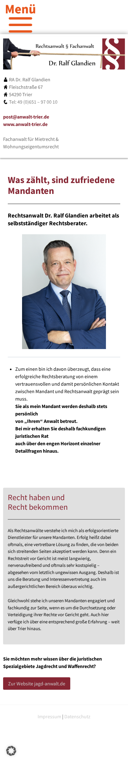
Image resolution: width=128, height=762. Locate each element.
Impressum (49, 716)
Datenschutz (77, 716)
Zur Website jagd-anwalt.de (36, 683)
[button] (11, 751)
